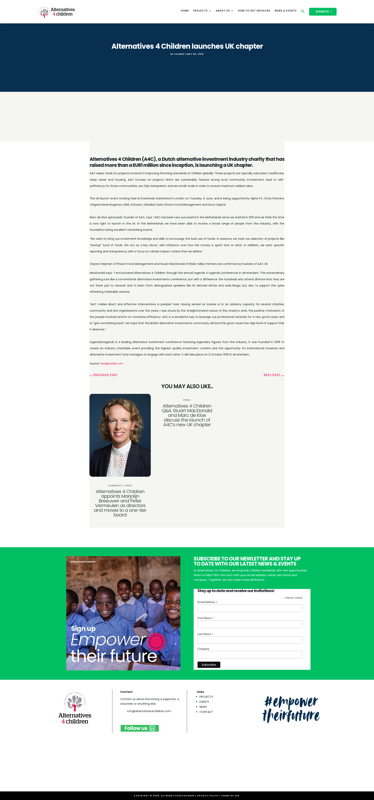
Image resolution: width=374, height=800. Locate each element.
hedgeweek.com (112, 363)
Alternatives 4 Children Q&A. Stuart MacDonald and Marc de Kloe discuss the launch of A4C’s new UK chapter (187, 415)
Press (128, 485)
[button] (303, 12)
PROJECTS (206, 697)
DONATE (322, 11)
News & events (286, 10)
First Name (205, 618)
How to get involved (254, 10)
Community (115, 485)
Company (203, 648)
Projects (200, 10)
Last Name (205, 634)
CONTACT (206, 712)
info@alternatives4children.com (149, 711)
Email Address (207, 602)
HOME (185, 10)
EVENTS (204, 702)
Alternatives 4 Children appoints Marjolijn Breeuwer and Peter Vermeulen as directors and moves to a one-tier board (120, 503)
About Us (223, 10)
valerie (179, 54)
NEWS (203, 707)
